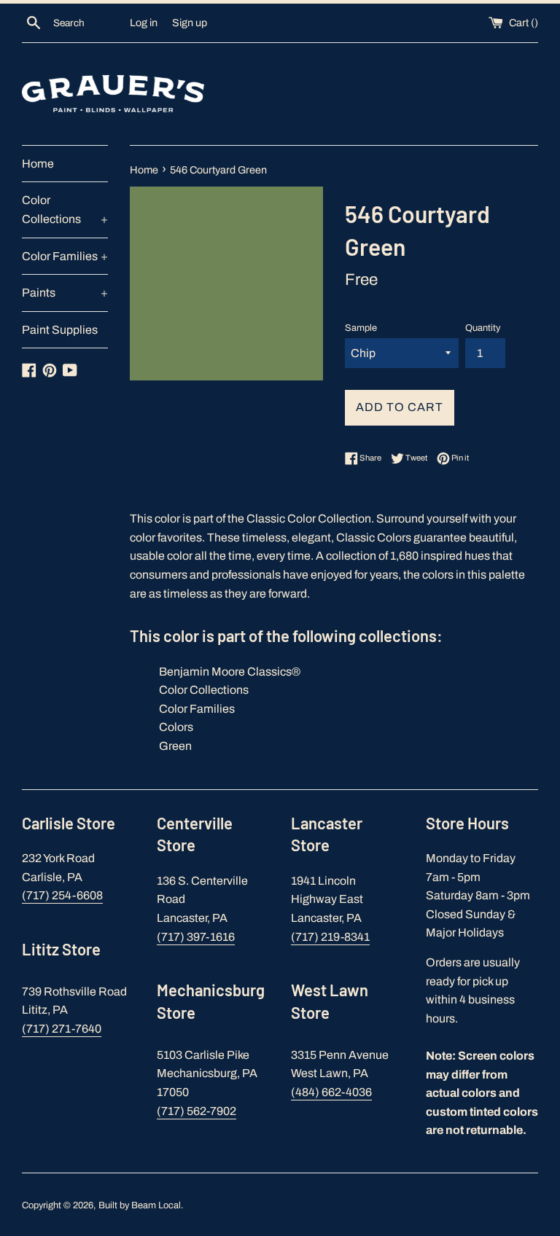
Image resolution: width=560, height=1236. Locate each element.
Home (38, 163)
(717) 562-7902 (196, 1111)
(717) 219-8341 (330, 937)
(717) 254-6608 (62, 895)
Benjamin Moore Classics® (229, 671)
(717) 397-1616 (196, 937)
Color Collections (65, 209)
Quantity (482, 328)
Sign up (189, 22)
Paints (65, 292)
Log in (144, 22)
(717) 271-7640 (61, 1028)
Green (175, 746)
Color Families (65, 256)
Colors (176, 727)
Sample (361, 328)
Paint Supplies (60, 330)
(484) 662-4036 (331, 1092)
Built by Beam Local (139, 1205)
